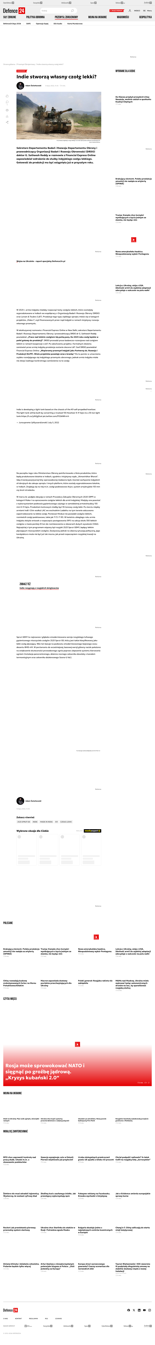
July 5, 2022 (53, 422)
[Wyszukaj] (72, 11)
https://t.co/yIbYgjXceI (31, 416)
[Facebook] (129, 1310)
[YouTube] (144, 1310)
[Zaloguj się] (129, 11)
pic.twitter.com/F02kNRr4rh (56, 416)
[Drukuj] (7, 110)
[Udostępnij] (7, 122)
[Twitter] (134, 1310)
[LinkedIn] (139, 1310)
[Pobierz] (7, 116)
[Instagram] (149, 1310)
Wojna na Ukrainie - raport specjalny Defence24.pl (40, 261)
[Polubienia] (7, 95)
